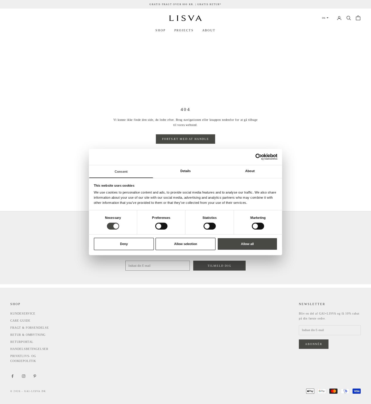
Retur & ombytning (28, 334)
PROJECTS (184, 30)
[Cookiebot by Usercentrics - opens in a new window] (258, 157)
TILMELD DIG (219, 265)
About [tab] (250, 170)
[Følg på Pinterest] (35, 376)
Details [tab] (185, 170)
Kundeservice (22, 313)
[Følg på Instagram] (23, 376)
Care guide (20, 320)
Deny (124, 244)
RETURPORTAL (21, 341)
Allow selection (185, 244)
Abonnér (313, 344)
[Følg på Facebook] (12, 376)
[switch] (161, 226)
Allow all (247, 244)
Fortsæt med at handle (185, 139)
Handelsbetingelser (29, 349)
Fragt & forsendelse (29, 327)
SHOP (160, 30)
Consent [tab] (121, 171)
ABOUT (209, 30)
